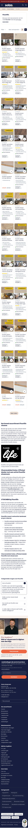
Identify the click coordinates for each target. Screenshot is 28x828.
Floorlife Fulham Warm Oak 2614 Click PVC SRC (19, 239)
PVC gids (3, 748)
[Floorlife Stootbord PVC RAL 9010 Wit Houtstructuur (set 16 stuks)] (20, 387)
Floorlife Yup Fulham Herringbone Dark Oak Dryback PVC (20, 335)
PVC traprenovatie (6, 807)
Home (3, 9)
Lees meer (6, 22)
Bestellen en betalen (6, 732)
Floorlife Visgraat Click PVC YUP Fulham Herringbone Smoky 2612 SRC (7, 366)
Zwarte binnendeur (6, 801)
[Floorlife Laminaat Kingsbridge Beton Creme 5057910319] (20, 39)
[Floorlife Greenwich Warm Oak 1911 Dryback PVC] (20, 356)
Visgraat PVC (5, 792)
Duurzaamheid (4, 784)
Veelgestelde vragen (6, 742)
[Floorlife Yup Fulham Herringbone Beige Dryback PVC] (20, 167)
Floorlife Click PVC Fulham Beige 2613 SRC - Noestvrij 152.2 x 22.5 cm (7, 208)
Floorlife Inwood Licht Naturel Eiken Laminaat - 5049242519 (20, 208)
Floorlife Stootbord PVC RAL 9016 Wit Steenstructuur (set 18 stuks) (7, 177)
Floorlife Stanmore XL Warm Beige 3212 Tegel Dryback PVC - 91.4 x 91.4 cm (20, 81)
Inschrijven (14, 677)
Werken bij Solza (5, 781)
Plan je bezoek (14, 651)
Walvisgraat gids (5, 757)
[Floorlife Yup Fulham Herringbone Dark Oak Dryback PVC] (20, 325)
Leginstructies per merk (7, 765)
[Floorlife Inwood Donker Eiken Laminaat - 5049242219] (20, 104)
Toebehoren (4, 719)
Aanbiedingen (4, 721)
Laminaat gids (4, 750)
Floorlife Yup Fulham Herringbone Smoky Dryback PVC (20, 270)
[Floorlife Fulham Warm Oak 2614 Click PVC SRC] (20, 229)
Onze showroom (5, 773)
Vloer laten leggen (5, 730)
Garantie (3, 738)
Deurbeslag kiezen (5, 763)
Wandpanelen (4, 713)
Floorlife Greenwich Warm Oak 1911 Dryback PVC (20, 366)
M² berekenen (4, 759)
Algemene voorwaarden (7, 824)
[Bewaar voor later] (2, 34)
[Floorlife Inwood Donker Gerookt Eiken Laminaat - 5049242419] (20, 135)
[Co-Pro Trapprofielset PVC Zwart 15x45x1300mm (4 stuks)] (7, 387)
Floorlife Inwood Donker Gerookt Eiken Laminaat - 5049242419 (19, 145)
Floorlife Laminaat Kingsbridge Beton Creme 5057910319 (20, 49)
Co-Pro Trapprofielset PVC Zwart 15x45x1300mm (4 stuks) (7, 397)
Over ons (3, 771)
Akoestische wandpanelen (18, 804)
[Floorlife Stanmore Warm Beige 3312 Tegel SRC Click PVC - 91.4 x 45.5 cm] (7, 72)
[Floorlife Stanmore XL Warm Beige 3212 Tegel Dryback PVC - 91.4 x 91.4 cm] (20, 72)
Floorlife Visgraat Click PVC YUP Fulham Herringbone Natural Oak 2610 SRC (7, 303)
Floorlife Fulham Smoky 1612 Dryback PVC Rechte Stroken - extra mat (7, 335)
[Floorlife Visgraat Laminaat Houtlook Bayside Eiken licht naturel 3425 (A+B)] (7, 229)
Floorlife (4, 47)
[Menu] (2, 5)
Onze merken (10, 9)
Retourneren (4, 736)
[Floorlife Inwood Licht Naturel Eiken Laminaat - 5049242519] (20, 198)
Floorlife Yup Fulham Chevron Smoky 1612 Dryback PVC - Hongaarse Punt (7, 270)
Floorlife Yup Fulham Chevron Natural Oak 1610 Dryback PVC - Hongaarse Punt (7, 145)
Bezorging (3, 734)
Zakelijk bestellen (5, 779)
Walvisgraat (14, 792)
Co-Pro (4, 395)
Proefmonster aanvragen (7, 728)
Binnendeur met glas (19, 801)
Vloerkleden (4, 717)
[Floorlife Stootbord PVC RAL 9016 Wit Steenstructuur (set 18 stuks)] (7, 167)
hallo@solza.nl (4, 696)
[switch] (24, 826)
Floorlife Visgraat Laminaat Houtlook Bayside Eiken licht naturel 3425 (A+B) (7, 239)
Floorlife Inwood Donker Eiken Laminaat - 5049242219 (19, 114)
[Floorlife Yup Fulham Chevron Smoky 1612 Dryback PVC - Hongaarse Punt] (7, 261)
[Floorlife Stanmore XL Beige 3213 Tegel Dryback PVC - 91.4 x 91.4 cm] (20, 293)
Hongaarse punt (6, 795)
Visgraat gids (4, 755)
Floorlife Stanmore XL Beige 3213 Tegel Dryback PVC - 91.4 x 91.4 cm (20, 303)
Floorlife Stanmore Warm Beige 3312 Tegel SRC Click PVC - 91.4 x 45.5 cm (7, 81)
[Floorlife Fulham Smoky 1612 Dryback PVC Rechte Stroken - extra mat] (7, 325)
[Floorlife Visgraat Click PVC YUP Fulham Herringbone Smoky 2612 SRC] (7, 356)
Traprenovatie (4, 715)
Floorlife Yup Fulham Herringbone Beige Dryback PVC (20, 177)
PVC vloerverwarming (18, 795)
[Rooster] (25, 29)
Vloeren (3, 709)
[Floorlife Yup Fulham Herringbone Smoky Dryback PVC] (20, 261)
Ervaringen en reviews (6, 775)
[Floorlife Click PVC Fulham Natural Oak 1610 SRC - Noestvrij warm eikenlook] (7, 104)
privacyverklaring (5, 669)
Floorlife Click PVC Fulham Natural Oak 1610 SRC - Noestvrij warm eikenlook (7, 114)
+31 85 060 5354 (5, 695)
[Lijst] (22, 29)
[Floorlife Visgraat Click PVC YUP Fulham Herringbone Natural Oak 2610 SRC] (7, 293)
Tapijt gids (3, 752)
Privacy (16, 824)
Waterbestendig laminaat (8, 798)
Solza (19, 19)
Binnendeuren (4, 711)
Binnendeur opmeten (6, 761)
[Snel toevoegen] (11, 43)
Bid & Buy (3, 777)
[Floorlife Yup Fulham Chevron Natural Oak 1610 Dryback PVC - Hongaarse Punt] (7, 135)
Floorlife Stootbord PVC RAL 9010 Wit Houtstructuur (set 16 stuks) (20, 397)
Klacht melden (4, 740)
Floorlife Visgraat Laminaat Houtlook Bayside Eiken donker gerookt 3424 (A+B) (7, 49)
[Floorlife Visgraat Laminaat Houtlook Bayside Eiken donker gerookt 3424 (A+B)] (7, 39)
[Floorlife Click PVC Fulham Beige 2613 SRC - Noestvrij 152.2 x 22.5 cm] (7, 198)
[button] (23, 5)
